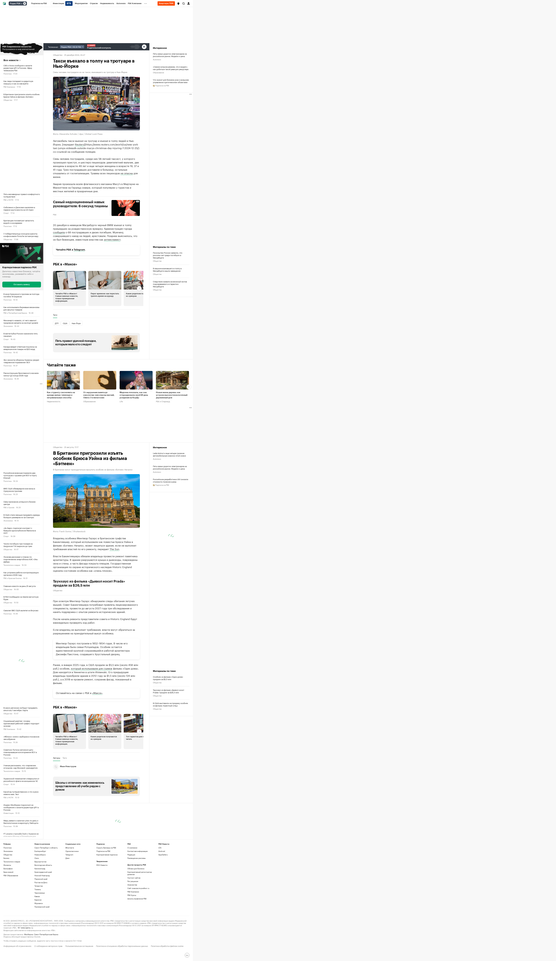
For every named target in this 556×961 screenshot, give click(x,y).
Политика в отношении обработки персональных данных (122, 945)
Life (121, 401)
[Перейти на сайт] (21, 49)
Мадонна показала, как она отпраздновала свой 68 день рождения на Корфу (134, 395)
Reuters (79, 144)
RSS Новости (101, 865)
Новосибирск (40, 854)
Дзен (67, 858)
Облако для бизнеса (135, 868)
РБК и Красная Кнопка (12, 577)
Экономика (8, 325)
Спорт (6, 212)
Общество (7, 99)
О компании (132, 847)
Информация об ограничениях (17, 945)
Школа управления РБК (137, 898)
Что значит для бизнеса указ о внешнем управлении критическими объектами (171, 80)
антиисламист (112, 239)
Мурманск (38, 903)
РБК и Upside (8, 507)
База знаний (8, 872)
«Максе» (97, 692)
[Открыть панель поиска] (183, 3)
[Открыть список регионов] (178, 3)
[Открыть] (21, 3)
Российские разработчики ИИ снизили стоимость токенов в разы (170, 480)
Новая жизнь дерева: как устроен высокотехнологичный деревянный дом (171, 395)
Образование (158, 72)
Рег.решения (132, 881)
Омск (36, 858)
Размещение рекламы (136, 858)
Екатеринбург (40, 851)
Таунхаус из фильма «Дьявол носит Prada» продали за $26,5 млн (89, 583)
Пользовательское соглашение (79, 945)
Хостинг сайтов (133, 877)
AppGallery (163, 854)
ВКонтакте (69, 847)
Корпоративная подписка (106, 854)
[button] (178, 3)
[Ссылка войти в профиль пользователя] (188, 3)
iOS (159, 847)
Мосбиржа (28, 934)
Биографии (8, 868)
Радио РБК (15, 4)
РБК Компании (9, 86)
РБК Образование (10, 875)
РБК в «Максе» (65, 264)
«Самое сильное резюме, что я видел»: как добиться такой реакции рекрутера (170, 67)
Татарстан (38, 886)
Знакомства (132, 884)
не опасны (126, 173)
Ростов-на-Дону (40, 882)
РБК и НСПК (8, 199)
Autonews (157, 59)
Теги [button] (55, 314)
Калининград (39, 868)
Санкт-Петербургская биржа (46, 934)
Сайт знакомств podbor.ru (138, 888)
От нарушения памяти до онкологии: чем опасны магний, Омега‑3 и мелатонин (98, 395)
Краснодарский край (43, 872)
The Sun (114, 549)
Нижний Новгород (42, 875)
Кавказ (37, 896)
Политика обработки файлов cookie (167, 945)
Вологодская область (43, 865)
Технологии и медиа (11, 564)
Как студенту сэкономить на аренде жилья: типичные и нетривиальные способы (61, 395)
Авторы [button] (56, 757)
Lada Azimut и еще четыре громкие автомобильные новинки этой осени (169, 454)
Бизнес (6, 858)
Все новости (10, 60)
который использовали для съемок (91, 668)
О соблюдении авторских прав (48, 945)
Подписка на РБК (103, 851)
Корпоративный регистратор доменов (139, 873)
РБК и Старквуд (163, 401)
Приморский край (42, 906)
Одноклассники (72, 851)
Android (161, 851)
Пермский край (40, 879)
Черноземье (39, 893)
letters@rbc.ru (27, 927)
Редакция (131, 854)
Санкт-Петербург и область (46, 847)
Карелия (37, 899)
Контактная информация (137, 851)
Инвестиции (8, 812)
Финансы (7, 865)
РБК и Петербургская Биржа (15, 312)
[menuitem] (39, 3)
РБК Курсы (131, 895)
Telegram (79, 249)
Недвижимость (53, 401)
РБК (54, 214)
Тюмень (37, 889)
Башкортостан (40, 861)
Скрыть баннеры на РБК (106, 847)
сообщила (59, 232)
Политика (7, 73)
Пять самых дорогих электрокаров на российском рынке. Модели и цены (170, 54)
